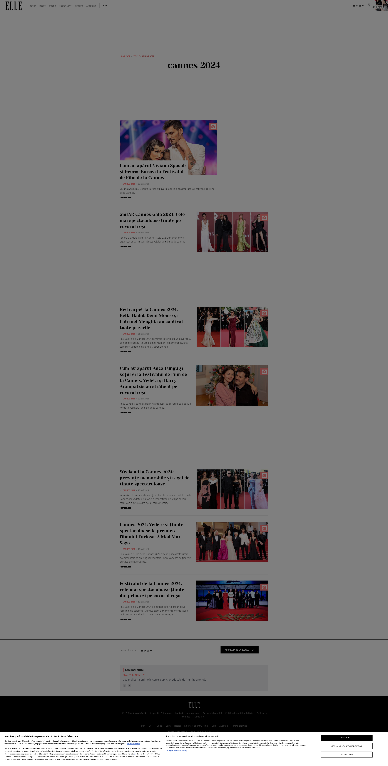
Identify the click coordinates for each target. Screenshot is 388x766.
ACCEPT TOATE (346, 738)
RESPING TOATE (347, 754)
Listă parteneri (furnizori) (176, 750)
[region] (194, 749)
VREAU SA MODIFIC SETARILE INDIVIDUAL (346, 746)
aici (135, 754)
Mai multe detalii (133, 743)
